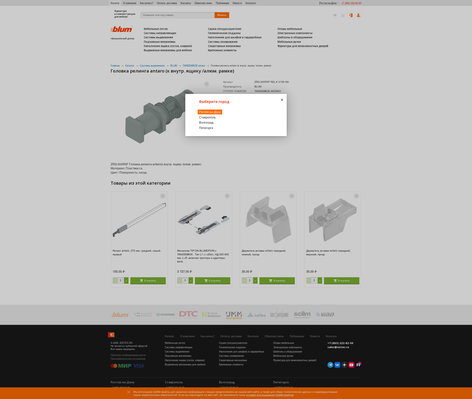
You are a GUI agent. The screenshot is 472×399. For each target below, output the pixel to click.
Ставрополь (207, 117)
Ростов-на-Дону (210, 112)
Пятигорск (206, 128)
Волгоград (206, 122)
